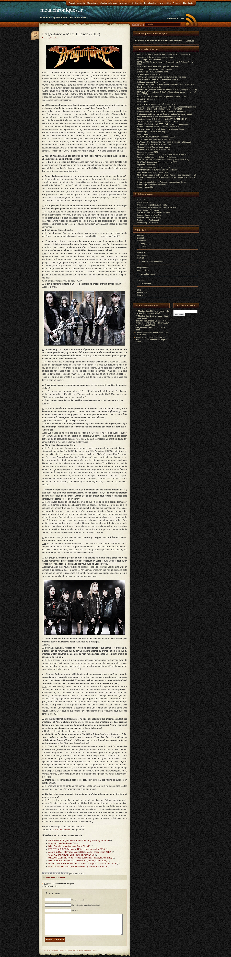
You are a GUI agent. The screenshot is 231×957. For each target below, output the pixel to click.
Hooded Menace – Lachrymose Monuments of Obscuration (161, 111)
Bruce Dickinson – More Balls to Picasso (153, 139)
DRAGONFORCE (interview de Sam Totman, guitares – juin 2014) (78, 840)
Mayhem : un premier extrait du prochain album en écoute (160, 129)
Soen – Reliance (144, 102)
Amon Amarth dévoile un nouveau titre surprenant (157, 57)
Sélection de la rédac (108, 3)
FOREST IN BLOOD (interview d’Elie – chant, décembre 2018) (76, 849)
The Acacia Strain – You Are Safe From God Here (157, 122)
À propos (177, 3)
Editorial (140, 238)
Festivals (141, 258)
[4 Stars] (51, 873)
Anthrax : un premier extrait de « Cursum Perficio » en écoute (162, 77)
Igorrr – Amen (142, 134)
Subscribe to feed (175, 18)
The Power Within (63, 830)
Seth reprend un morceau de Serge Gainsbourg (156, 157)
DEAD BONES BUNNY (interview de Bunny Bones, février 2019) (77, 866)
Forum (140, 295)
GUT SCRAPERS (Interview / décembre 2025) (156, 104)
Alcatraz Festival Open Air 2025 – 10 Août (154, 144)
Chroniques (92, 3)
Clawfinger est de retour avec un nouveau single (157, 170)
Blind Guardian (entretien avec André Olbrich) (69, 846)
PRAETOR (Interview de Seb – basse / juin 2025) (157, 162)
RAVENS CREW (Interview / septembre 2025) (156, 137)
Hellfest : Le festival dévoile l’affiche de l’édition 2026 (158, 127)
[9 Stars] (64, 873)
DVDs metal (146, 244)
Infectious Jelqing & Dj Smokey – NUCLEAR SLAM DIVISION (162, 119)
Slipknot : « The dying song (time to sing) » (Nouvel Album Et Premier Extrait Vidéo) (152, 323)
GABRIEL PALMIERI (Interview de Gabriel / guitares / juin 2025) (163, 160)
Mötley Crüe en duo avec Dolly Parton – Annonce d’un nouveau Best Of (166, 175)
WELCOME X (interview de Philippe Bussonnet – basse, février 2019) (80, 858)
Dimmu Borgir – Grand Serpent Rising (152, 72)
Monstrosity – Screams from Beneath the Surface (157, 79)
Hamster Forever (142, 321)
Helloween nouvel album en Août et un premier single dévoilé (161, 182)
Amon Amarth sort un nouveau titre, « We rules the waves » (161, 155)
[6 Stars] (56, 873)
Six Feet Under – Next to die (148, 74)
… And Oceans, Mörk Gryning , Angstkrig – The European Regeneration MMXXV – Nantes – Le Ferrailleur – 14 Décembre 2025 (166, 108)
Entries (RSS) (72, 950)
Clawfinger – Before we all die (149, 87)
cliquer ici (190, 40)
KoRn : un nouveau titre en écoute (151, 82)
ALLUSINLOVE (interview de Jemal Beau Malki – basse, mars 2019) (79, 852)
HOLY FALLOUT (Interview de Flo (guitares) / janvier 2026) (161, 97)
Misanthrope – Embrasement (149, 60)
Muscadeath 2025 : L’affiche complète (152, 172)
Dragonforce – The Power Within (63, 843)
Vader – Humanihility (145, 187)
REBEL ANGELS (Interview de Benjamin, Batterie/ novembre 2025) (164, 114)
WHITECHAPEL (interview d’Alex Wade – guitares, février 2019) (77, 860)
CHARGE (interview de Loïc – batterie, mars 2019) (71, 855)
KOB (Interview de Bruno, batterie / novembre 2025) (158, 116)
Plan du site (188, 3)
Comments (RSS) (89, 950)
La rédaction (146, 284)
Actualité (81, 3)
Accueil (72, 3)
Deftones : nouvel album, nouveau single (153, 167)
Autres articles (164, 3)
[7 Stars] (59, 873)
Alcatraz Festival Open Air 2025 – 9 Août (153, 147)
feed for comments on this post (59, 884)
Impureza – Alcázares (146, 165)
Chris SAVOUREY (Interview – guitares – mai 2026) (158, 67)
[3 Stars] (48, 873)
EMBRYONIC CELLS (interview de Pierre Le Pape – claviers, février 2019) (82, 863)
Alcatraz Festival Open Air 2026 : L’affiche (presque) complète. (162, 124)
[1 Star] (43, 873)
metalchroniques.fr (61, 9)
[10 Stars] (67, 873)
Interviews (124, 3)
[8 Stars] (62, 873)
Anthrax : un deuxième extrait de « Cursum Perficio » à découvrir (163, 54)
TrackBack (50, 886)
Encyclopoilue (150, 3)
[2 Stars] (45, 873)
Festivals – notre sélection (152, 262)
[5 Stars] (53, 873)
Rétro (143, 247)
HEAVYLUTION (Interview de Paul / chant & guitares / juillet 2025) (164, 142)
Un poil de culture (148, 274)
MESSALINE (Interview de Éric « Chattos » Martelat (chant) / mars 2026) (167, 90)
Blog (139, 290)
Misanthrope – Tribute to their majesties (153, 132)
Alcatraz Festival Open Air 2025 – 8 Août (153, 149)
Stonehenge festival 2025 (147, 152)
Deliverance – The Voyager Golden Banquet (155, 69)
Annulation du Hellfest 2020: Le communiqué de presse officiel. (152, 340)
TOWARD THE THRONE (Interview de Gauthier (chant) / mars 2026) (165, 84)
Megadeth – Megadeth (146, 99)
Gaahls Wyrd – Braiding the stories (151, 185)
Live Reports (136, 3)
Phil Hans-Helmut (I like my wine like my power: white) (152, 312)
